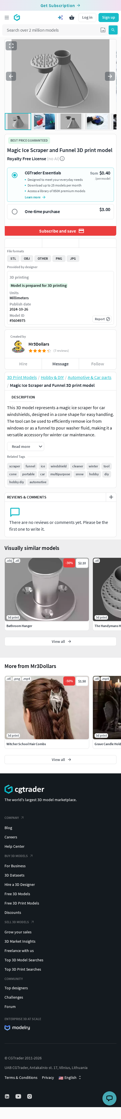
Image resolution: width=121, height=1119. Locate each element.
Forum (10, 1006)
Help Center (14, 846)
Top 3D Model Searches (24, 959)
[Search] (113, 29)
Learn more (33, 197)
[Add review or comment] (111, 497)
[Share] (97, 243)
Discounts (13, 912)
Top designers (16, 987)
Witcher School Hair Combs (26, 744)
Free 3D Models (17, 893)
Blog (8, 827)
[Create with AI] (60, 17)
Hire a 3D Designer (20, 884)
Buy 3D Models (16, 856)
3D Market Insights (20, 941)
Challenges (14, 997)
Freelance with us (19, 950)
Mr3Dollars (38, 344)
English (68, 1078)
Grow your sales (18, 931)
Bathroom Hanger (19, 626)
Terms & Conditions (21, 1077)
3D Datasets (14, 875)
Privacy (48, 1077)
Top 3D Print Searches (23, 969)
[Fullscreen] (11, 45)
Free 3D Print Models (22, 903)
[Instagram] (30, 1096)
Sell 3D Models (17, 922)
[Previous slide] (11, 76)
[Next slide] (110, 76)
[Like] (23, 243)
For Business (15, 865)
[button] (102, 29)
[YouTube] (19, 1096)
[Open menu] (6, 17)
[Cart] (71, 17)
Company (12, 818)
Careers (11, 837)
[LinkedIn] (7, 1096)
